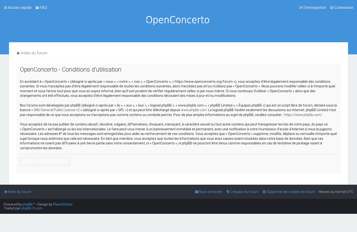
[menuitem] (41, 7)
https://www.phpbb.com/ (303, 115)
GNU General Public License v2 (57, 110)
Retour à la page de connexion (45, 161)
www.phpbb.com (194, 110)
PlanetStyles (63, 204)
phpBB (28, 204)
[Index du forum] (178, 21)
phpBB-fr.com (31, 208)
